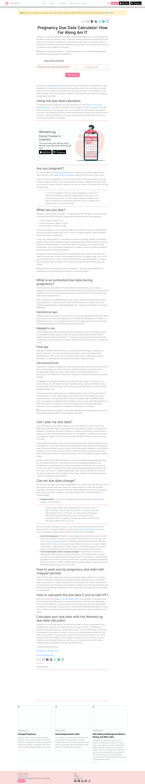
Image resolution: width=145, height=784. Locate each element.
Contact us (78, 778)
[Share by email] (88, 21)
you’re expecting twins (58, 541)
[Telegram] (103, 21)
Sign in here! (109, 13)
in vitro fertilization (66, 599)
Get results (72, 75)
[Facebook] (92, 21)
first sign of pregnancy (62, 172)
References (40, 663)
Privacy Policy (23, 774)
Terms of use (22, 776)
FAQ (75, 774)
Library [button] (52, 3)
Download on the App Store (47, 651)
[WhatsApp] (99, 21)
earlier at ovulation (66, 175)
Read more (21, 750)
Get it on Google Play (44, 655)
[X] (95, 21)
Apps (44, 3)
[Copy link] (107, 21)
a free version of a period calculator (88, 529)
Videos (76, 776)
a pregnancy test (53, 86)
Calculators (62, 3)
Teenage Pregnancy (27, 734)
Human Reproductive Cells (67, 734)
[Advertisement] (72, 685)
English (114, 3)
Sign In (85, 3)
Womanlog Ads (74, 3)
